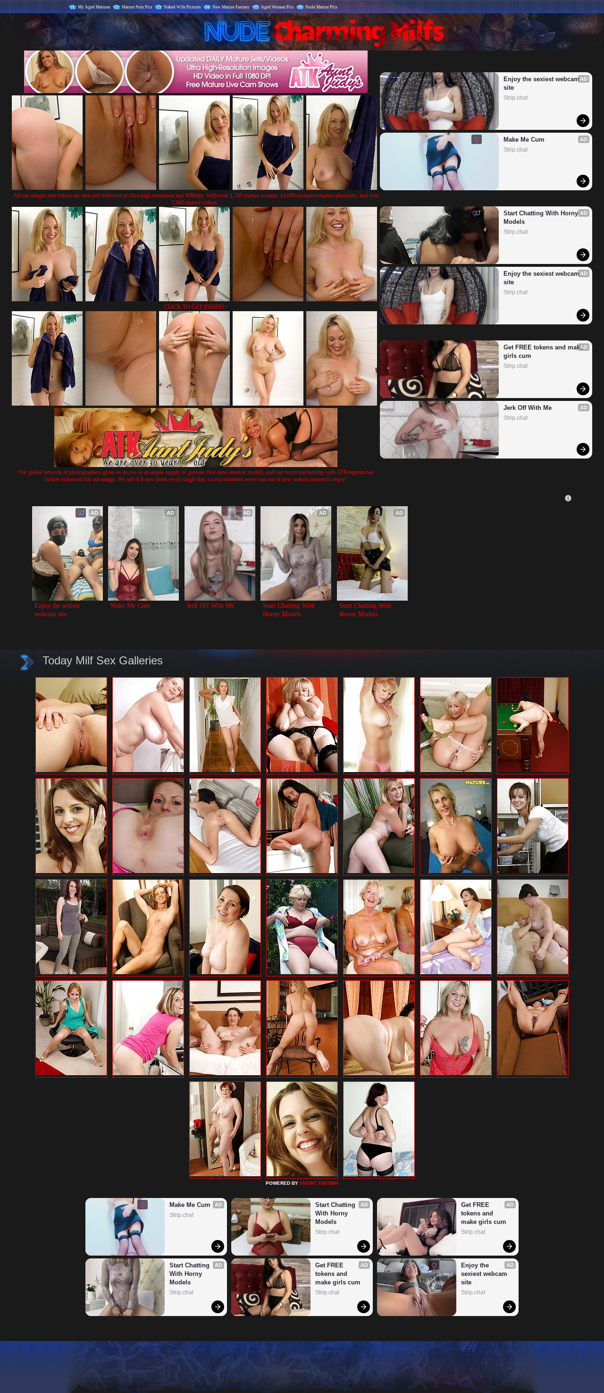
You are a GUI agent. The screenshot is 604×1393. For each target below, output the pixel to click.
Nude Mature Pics (321, 7)
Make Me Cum (524, 139)
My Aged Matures (94, 7)
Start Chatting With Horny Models (541, 217)
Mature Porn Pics (137, 7)
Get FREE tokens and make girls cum (543, 351)
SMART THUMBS (319, 1183)
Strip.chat (515, 97)
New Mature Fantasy (231, 7)
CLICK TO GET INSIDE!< (196, 307)
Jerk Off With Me (527, 407)
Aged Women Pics (277, 7)
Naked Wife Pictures (182, 7)
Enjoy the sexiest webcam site (542, 83)
